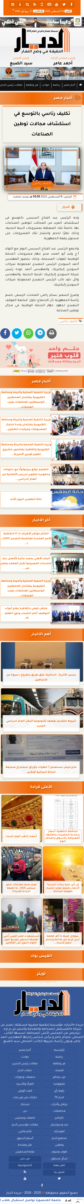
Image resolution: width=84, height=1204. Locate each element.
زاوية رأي (59, 1091)
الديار (66, 207)
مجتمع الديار (59, 1138)
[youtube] (56, 4)
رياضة (56, 85)
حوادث (45, 85)
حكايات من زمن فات (25, 1097)
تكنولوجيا (59, 1084)
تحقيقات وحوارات (24, 1077)
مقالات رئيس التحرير (24, 1064)
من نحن (25, 1158)
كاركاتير (59, 1118)
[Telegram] (40, 333)
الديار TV (59, 1097)
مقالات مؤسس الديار (25, 1125)
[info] (20, 4)
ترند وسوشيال (59, 1125)
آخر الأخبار (41, 521)
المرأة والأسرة (25, 1084)
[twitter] (64, 4)
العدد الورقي (25, 1091)
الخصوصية (25, 1165)
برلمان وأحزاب (59, 1104)
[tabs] (12, 4)
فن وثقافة (32, 85)
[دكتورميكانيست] (42, 73)
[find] (27, 4)
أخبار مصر (69, 85)
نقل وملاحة (25, 1145)
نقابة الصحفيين (25, 1152)
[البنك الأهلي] (42, 22)
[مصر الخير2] (42, 357)
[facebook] (71, 4)
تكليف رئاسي (69, 321)
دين (25, 1111)
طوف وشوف (59, 1152)
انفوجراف (59, 1131)
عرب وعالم (59, 1077)
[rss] (34, 4)
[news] (49, 4)
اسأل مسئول (59, 1158)
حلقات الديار (25, 1070)
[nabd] (42, 4)
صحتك (25, 1104)
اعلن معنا (59, 1165)
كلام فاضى (25, 1131)
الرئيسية (59, 1050)
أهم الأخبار (41, 635)
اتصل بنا (59, 1172)
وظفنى (59, 1145)
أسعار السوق (25, 1138)
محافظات (59, 1111)
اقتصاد (59, 1070)
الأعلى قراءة (41, 787)
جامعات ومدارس (25, 1118)
